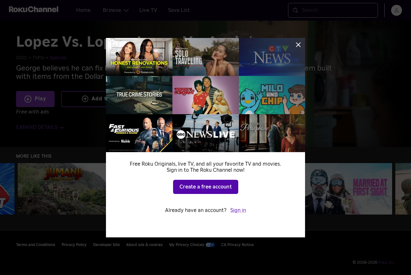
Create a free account (205, 186)
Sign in (238, 210)
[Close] (298, 45)
